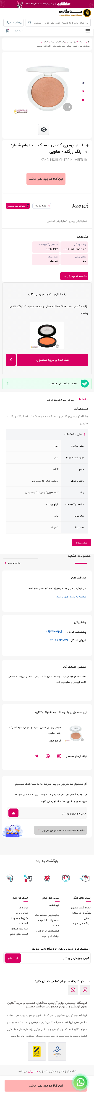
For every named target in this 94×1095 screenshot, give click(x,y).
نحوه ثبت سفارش (80, 907)
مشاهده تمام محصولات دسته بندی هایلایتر (63, 830)
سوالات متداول (19, 928)
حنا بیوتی (33, 1071)
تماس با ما (22, 912)
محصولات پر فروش (48, 930)
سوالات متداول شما (56, 400)
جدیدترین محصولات (47, 915)
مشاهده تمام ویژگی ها (75, 276)
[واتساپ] (73, 990)
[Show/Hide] (80, 1082)
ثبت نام (13, 958)
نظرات (71, 400)
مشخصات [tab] (82, 399)
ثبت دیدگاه (81, 543)
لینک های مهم (82, 923)
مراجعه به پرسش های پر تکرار (71, 597)
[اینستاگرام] (85, 990)
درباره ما (23, 907)
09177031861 (66, 631)
